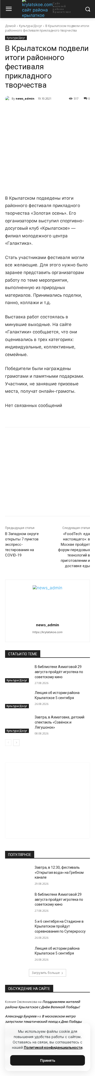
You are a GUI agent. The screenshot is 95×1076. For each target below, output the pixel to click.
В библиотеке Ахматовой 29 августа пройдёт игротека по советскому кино (59, 672)
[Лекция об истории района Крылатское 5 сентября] (18, 699)
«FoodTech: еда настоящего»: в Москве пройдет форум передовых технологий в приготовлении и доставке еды (74, 550)
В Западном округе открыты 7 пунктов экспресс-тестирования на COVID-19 (22, 544)
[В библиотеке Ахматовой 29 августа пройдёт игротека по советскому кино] (18, 673)
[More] (73, 111)
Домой (10, 26)
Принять (47, 1060)
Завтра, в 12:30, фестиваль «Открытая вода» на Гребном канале (59, 872)
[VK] (26, 111)
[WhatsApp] (49, 111)
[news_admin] (8, 98)
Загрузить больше (46, 973)
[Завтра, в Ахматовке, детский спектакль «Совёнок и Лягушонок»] (18, 724)
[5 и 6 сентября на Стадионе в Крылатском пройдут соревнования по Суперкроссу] (18, 928)
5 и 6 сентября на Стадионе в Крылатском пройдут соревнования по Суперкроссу (60, 926)
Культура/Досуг (30, 26)
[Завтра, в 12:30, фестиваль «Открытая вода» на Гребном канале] (18, 874)
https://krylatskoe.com (47, 632)
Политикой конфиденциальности (53, 1047)
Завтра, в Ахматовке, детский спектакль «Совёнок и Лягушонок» (59, 722)
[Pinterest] (61, 111)
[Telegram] (38, 111)
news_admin (25, 98)
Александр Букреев (20, 1016)
